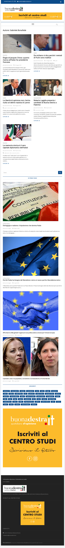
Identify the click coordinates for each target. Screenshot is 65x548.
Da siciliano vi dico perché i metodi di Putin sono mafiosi (48, 56)
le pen (20, 399)
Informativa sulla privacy (9, 479)
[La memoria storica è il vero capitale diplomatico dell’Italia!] (17, 132)
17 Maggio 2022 (48, 60)
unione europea (25, 404)
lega (15, 399)
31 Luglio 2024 (16, 282)
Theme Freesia (20, 542)
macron (44, 399)
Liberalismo (27, 399)
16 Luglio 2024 (19, 335)
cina (37, 391)
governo (6, 396)
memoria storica (15, 153)
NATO (21, 401)
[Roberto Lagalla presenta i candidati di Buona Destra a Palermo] (48, 87)
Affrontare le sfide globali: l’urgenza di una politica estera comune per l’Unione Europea (29, 333)
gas (25, 393)
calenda (22, 391)
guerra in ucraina (30, 396)
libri (34, 399)
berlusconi (6, 391)
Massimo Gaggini (7, 228)
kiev (10, 399)
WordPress (26, 542)
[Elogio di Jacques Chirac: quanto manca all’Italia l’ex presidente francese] (17, 43)
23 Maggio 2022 (17, 65)
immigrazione (50, 396)
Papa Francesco (29, 401)
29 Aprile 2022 (17, 150)
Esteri (35, 52)
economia (54, 391)
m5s (39, 399)
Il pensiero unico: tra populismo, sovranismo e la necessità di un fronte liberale (26, 378)
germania (31, 393)
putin (56, 60)
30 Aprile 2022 (48, 107)
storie (11, 404)
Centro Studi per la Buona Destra (12, 533)
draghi (47, 391)
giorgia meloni (40, 393)
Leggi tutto (7, 75)
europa (11, 393)
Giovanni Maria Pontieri (9, 335)
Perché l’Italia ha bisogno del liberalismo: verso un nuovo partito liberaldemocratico (31, 280)
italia (11, 153)
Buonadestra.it (7, 542)
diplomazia (6, 153)
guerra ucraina (40, 396)
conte (42, 391)
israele (57, 396)
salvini (5, 404)
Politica (5, 55)
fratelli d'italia (19, 393)
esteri (5, 393)
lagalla (42, 110)
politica (37, 401)
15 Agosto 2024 (16, 228)
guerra (5, 108)
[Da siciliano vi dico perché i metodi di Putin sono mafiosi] (48, 42)
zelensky (34, 404)
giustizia (58, 393)
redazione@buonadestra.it (25, 1)
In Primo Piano (6, 223)
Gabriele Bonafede (8, 65)
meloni (14, 401)
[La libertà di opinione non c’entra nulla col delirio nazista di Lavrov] (17, 87)
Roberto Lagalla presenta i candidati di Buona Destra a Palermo (45, 102)
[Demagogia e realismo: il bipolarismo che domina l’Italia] (32, 201)
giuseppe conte (49, 393)
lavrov (9, 108)
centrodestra (30, 391)
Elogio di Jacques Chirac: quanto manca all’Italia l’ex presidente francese (16, 59)
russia (14, 108)
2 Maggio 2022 (17, 105)
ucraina (17, 404)
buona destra (38, 110)
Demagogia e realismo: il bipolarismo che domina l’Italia (22, 225)
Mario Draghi (52, 399)
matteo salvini (7, 401)
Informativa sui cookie (21, 479)
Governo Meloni (14, 396)
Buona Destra (37, 97)
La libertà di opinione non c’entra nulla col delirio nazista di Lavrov (16, 101)
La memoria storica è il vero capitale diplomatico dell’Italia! (15, 146)
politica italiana (45, 401)
